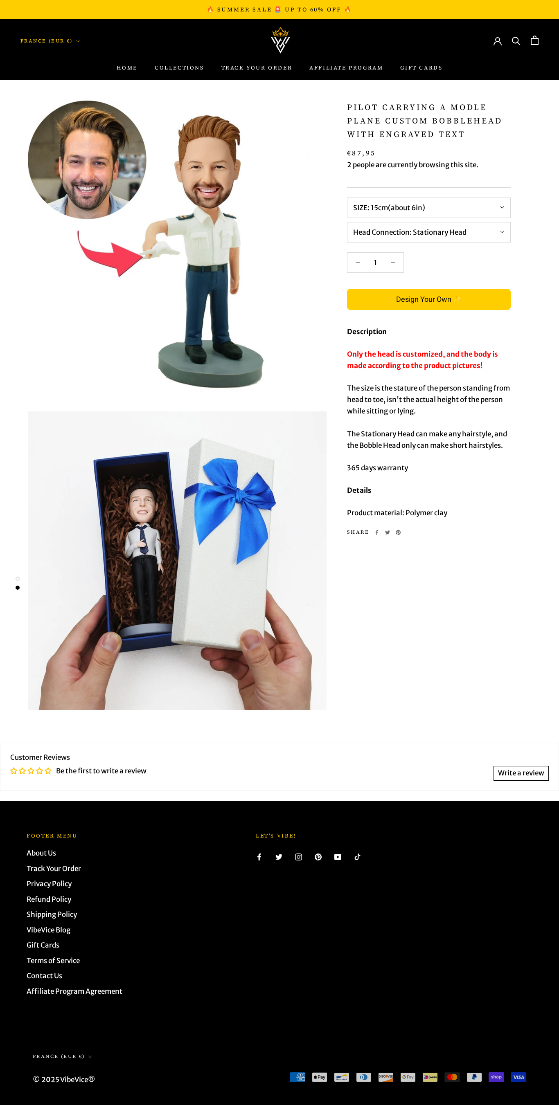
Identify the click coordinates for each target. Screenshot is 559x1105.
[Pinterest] (398, 532)
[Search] (516, 40)
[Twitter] (387, 532)
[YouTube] (337, 856)
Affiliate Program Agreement (74, 991)
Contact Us (44, 975)
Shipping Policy (52, 914)
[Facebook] (376, 532)
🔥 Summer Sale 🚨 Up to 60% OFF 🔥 (279, 9)
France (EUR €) (46, 41)
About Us (41, 853)
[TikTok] (357, 856)
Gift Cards (421, 67)
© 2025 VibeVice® (64, 1079)
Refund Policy (49, 899)
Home (127, 67)
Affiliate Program (346, 67)
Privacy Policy (49, 883)
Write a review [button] (521, 772)
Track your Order (257, 67)
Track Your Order (54, 868)
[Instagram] (298, 856)
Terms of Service (53, 960)
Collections (179, 67)
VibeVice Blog (48, 929)
